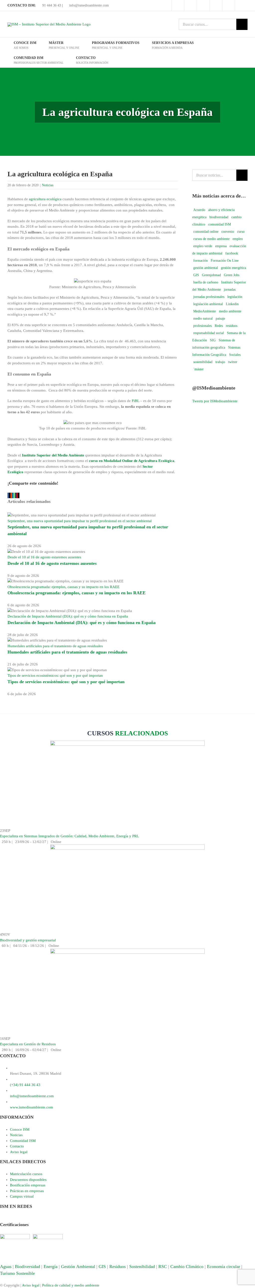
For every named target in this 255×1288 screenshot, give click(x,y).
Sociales (235, 355)
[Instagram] (19, 1218)
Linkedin (232, 304)
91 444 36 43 (51, 5)
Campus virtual (22, 1196)
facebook (231, 253)
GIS (196, 275)
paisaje (220, 318)
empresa (221, 246)
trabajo (220, 362)
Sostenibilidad (142, 1266)
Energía (51, 1266)
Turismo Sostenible (17, 1273)
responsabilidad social (208, 333)
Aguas (5, 1266)
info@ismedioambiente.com (88, 5)
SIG (213, 340)
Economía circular (223, 1266)
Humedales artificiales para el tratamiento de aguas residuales (55, 646)
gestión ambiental (205, 268)
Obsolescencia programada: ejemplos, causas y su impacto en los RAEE (63, 587)
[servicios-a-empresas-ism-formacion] (127, 743)
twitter (232, 362)
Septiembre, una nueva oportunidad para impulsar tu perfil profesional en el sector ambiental (79, 521)
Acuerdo (199, 210)
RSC (162, 1266)
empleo (238, 239)
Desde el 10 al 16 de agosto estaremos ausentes (44, 557)
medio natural (203, 318)
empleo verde (202, 246)
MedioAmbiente (204, 311)
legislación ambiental (208, 304)
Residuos (117, 1266)
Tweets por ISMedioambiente (215, 401)
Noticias (47, 185)
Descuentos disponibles (28, 1180)
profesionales (202, 326)
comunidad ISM (219, 224)
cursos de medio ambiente (211, 239)
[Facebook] (2, 1218)
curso (241, 231)
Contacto (17, 1146)
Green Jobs (231, 275)
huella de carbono (205, 282)
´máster (198, 369)
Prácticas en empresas (27, 1191)
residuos (231, 326)
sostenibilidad (202, 362)
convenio (227, 231)
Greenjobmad (211, 275)
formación (200, 260)
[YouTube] (13, 1218)
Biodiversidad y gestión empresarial (28, 940)
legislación (234, 297)
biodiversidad (218, 217)
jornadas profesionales (208, 297)
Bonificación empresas (27, 1185)
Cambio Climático (186, 1266)
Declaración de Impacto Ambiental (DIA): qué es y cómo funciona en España (67, 616)
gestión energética (233, 268)
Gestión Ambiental (78, 1266)
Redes (219, 326)
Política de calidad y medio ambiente (70, 1285)
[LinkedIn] (24, 1218)
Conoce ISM (19, 1129)
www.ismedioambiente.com (31, 1107)
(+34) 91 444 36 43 (25, 1085)
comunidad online (205, 231)
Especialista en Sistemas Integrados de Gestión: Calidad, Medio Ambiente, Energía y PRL (69, 836)
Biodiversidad (27, 1266)
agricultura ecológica (45, 199)
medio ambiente (230, 311)
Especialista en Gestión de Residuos (28, 1044)
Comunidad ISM (23, 1141)
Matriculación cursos (26, 1174)
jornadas (230, 289)
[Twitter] (8, 1218)
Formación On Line (225, 260)
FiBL (136, 401)
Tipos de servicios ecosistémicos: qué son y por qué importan (55, 675)
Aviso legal (18, 1152)
